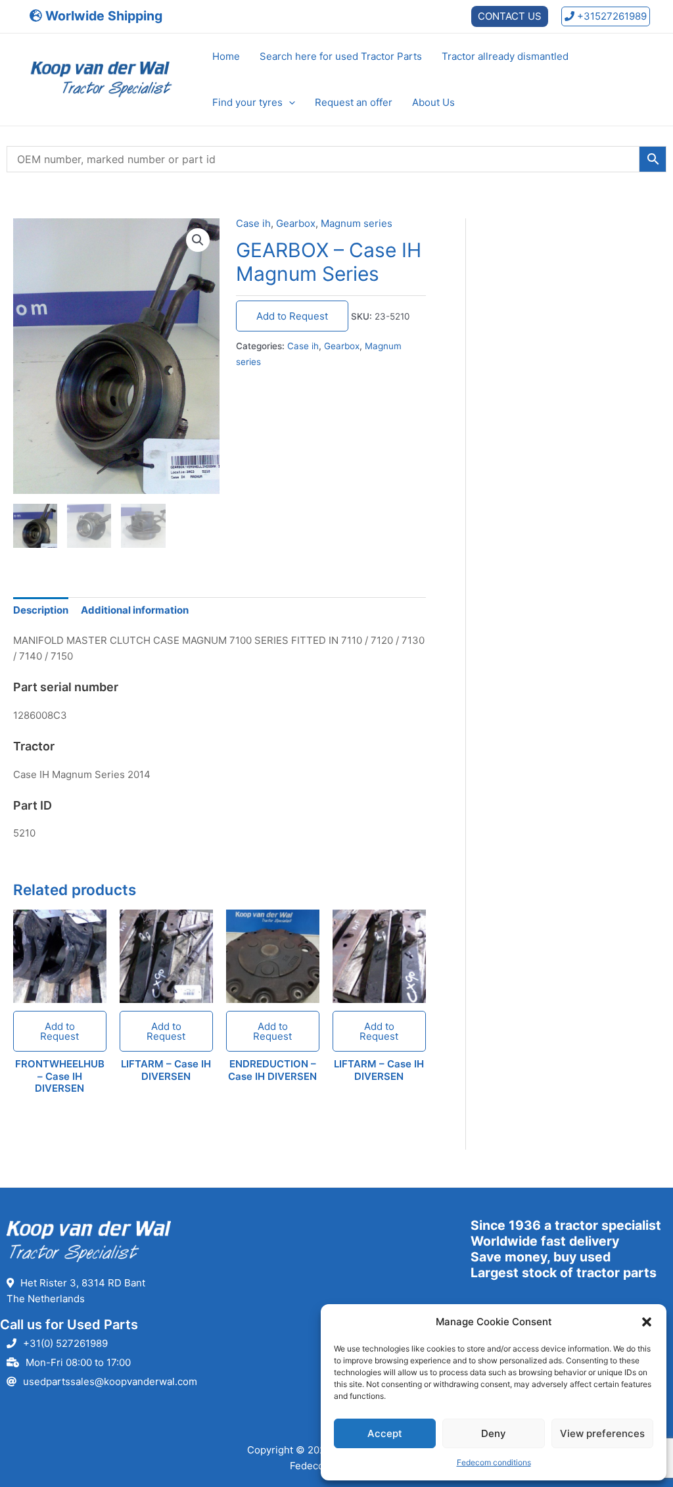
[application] (289, 103)
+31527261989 (610, 16)
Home (226, 56)
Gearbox (295, 223)
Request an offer (353, 102)
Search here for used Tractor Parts (341, 56)
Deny (493, 1433)
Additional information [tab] (135, 610)
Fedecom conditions (494, 1462)
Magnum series (356, 223)
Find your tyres (247, 102)
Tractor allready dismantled (505, 56)
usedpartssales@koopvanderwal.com (110, 1381)
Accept (384, 1433)
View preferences (602, 1433)
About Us (433, 102)
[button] (646, 1322)
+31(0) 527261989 (65, 1343)
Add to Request (292, 316)
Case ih (253, 223)
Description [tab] (40, 610)
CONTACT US (510, 16)
